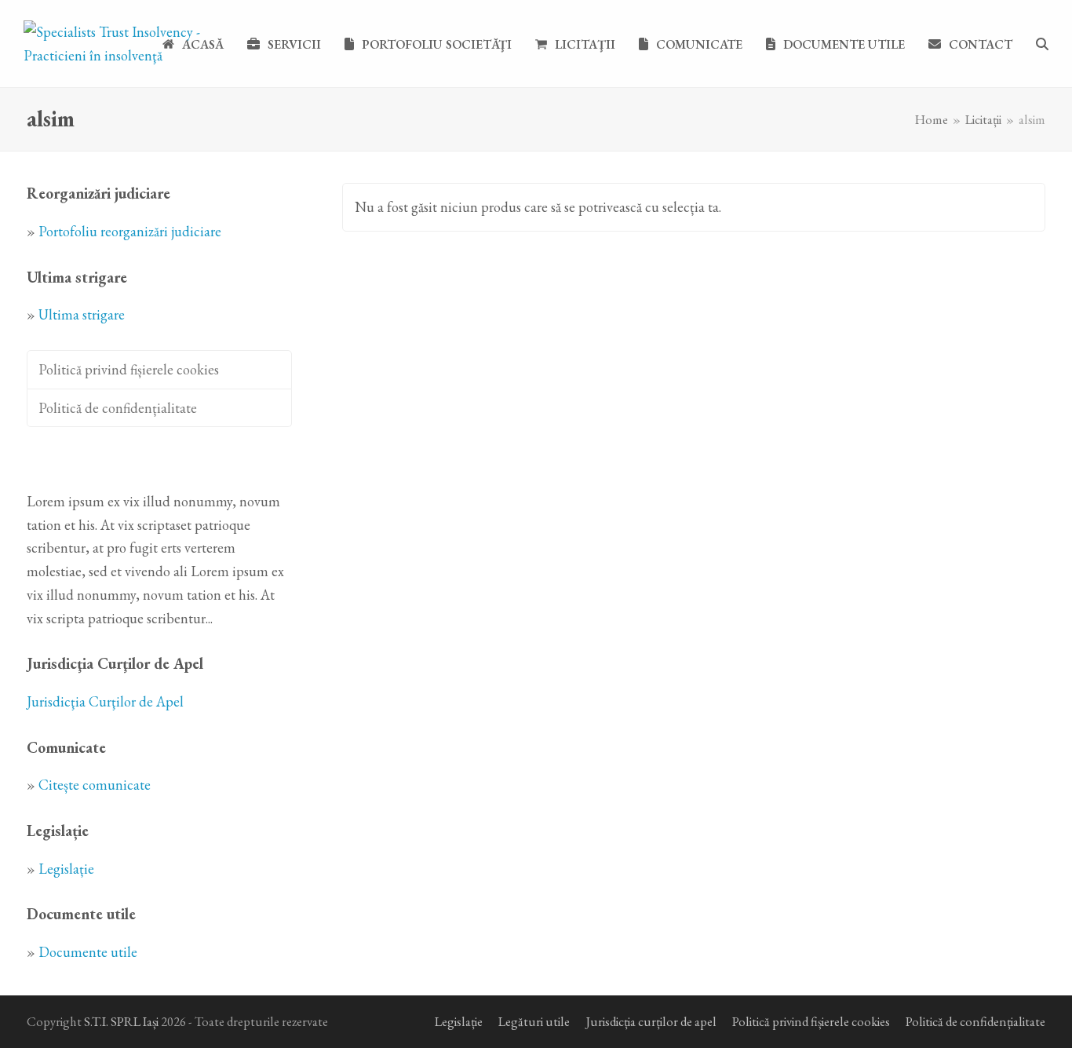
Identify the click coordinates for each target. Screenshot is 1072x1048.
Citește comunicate (94, 785)
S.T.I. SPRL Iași (121, 1021)
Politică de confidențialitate (117, 408)
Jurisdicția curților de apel (650, 1021)
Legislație (66, 869)
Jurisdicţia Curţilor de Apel (105, 701)
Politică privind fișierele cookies (128, 369)
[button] (1042, 44)
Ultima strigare (81, 314)
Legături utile (534, 1021)
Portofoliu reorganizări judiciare (129, 231)
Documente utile (87, 952)
